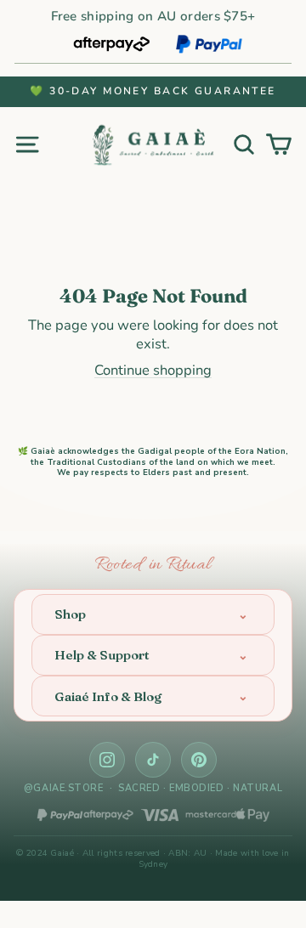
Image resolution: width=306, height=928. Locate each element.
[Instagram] (107, 760)
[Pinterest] (199, 760)
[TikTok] (153, 760)
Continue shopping (153, 370)
